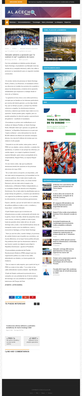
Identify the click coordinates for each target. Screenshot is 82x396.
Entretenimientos (24, 22)
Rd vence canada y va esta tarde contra (13, 342)
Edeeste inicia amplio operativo (32, 341)
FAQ (37, 393)
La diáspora (59, 22)
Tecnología (36, 22)
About (43, 393)
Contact (50, 393)
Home (7, 48)
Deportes (67, 22)
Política (14, 48)
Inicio (31, 393)
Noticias (12, 22)
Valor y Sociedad (47, 22)
